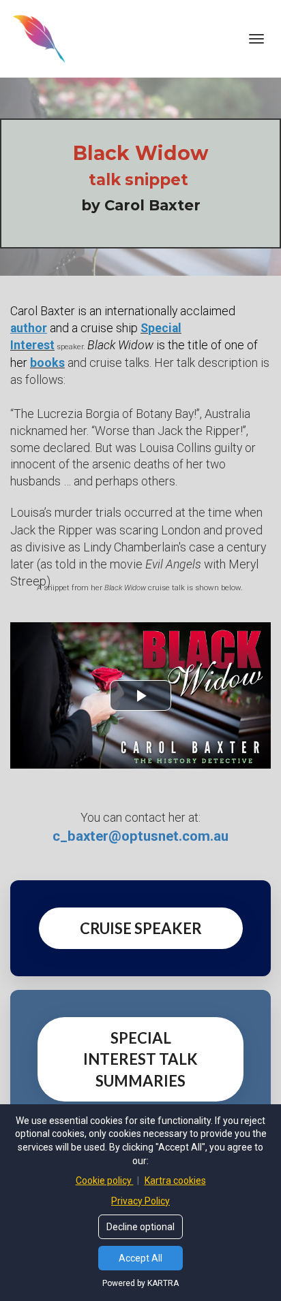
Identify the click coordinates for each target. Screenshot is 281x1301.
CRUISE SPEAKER (141, 928)
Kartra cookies (175, 1180)
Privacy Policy (140, 1200)
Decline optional (140, 1226)
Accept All (140, 1258)
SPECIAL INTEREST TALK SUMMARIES (140, 1059)
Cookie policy (105, 1180)
